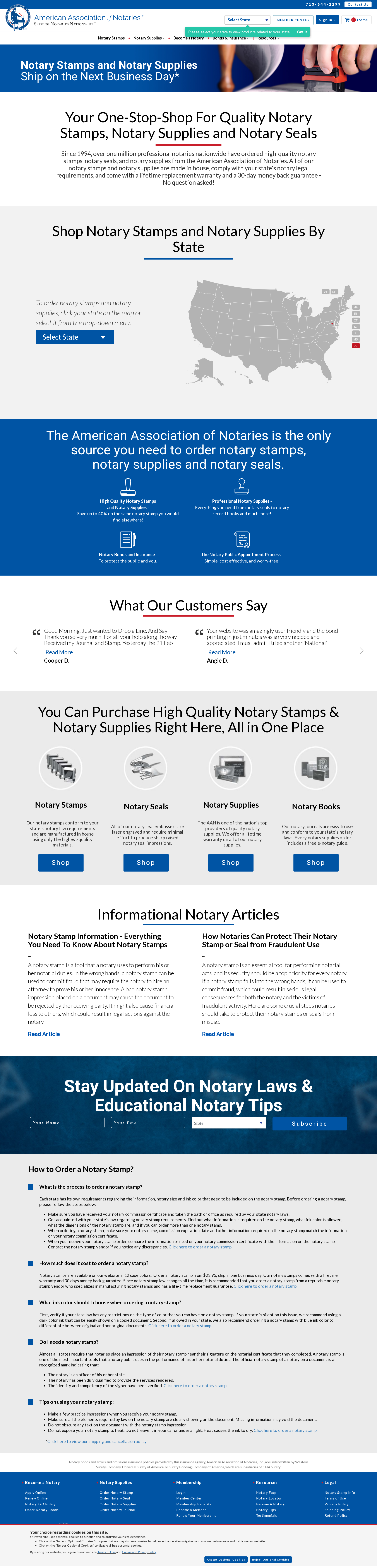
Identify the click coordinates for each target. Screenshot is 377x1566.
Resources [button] (267, 38)
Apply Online (35, 1492)
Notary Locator (269, 1498)
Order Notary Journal (117, 1510)
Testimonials (266, 1515)
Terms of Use (106, 1552)
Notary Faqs (266, 1492)
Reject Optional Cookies (271, 1559)
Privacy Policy (337, 1504)
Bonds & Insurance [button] (230, 38)
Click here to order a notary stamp (265, 1286)
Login (181, 1492)
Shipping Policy (337, 1510)
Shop (61, 862)
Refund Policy (336, 1515)
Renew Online (36, 1498)
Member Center (189, 1498)
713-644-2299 (323, 4)
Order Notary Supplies (118, 1504)
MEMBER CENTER (293, 20)
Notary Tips (266, 1510)
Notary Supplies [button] (148, 38)
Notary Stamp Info (340, 1492)
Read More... (60, 652)
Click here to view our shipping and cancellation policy (97, 1441)
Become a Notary (188, 38)
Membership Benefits (193, 1504)
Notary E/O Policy (40, 1504)
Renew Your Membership (196, 1515)
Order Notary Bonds (42, 1510)
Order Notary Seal (115, 1498)
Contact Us (358, 4)
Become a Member (191, 1510)
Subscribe (310, 1123)
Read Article (44, 1034)
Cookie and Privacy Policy (139, 1552)
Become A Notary (270, 1504)
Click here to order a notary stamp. (200, 1246)
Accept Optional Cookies (226, 1559)
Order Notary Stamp (116, 1492)
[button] (327, 19)
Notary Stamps (111, 38)
